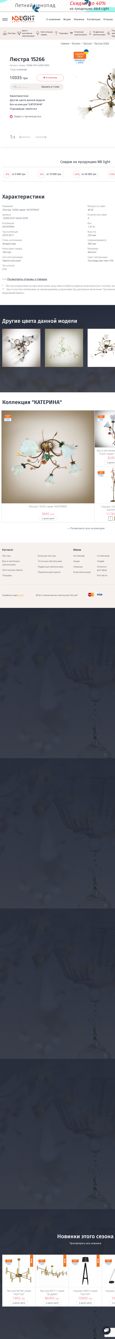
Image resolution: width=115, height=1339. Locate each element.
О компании (53, 19)
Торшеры (7, 575)
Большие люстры (47, 556)
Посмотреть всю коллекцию (87, 528)
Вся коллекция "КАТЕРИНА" (26, 104)
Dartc (21, 595)
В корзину (51, 77)
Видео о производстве (27, 116)
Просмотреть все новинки (85, 1243)
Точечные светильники (50, 561)
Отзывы (108, 19)
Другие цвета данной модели (27, 100)
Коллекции (93, 19)
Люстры (6, 556)
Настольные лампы (12, 570)
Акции (67, 19)
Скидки (100, 561)
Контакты (102, 575)
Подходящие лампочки (23, 108)
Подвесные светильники (50, 567)
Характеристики (19, 96)
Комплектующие (82, 572)
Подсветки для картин (49, 572)
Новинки (79, 19)
